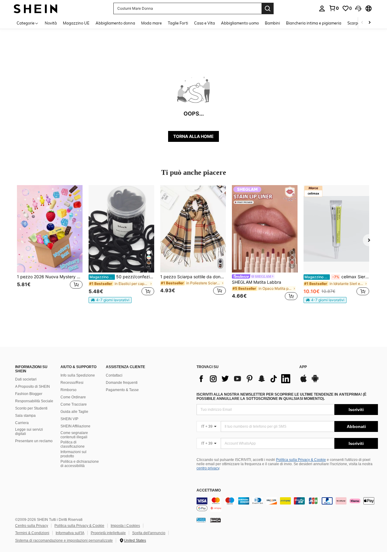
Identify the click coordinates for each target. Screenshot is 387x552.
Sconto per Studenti (31, 408)
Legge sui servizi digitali (29, 431)
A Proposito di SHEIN (32, 386)
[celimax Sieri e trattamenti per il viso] (336, 229)
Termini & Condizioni (32, 533)
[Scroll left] (362, 23)
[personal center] (322, 8)
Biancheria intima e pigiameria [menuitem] (313, 23)
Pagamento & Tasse (122, 390)
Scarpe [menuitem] (353, 23)
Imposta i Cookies (125, 526)
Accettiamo (209, 490)
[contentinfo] (287, 504)
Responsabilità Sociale (34, 401)
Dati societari (26, 379)
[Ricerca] (268, 8)
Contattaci (114, 375)
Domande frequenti (122, 383)
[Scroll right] (369, 23)
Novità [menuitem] (51, 23)
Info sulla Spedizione (77, 375)
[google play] (315, 381)
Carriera (22, 423)
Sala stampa (25, 415)
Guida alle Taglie (74, 412)
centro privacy (208, 468)
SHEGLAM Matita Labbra (256, 282)
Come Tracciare (73, 404)
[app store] (303, 381)
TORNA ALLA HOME (193, 136)
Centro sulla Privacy (31, 526)
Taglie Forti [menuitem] (178, 23)
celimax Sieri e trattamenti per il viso (336, 276)
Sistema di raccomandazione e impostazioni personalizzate (64, 540)
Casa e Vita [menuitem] (204, 23)
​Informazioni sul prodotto (73, 454)
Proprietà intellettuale (108, 533)
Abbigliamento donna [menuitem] (115, 23)
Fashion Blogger (28, 394)
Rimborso (68, 390)
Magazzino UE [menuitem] (76, 23)
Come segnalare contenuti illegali (74, 435)
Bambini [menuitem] (272, 23)
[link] (334, 8)
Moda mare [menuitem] (151, 23)
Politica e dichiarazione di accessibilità (79, 463)
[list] (245, 378)
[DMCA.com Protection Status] (215, 520)
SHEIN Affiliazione (75, 426)
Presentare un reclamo (34, 441)
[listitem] (50, 243)
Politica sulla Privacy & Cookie (301, 460)
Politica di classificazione (72, 444)
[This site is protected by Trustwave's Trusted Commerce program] (201, 520)
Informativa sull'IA (70, 533)
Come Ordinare (73, 397)
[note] (110, 300)
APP (303, 367)
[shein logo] (35, 8)
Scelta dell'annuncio (148, 533)
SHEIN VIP (69, 419)
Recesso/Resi (71, 383)
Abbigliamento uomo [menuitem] (240, 23)
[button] (358, 8)
